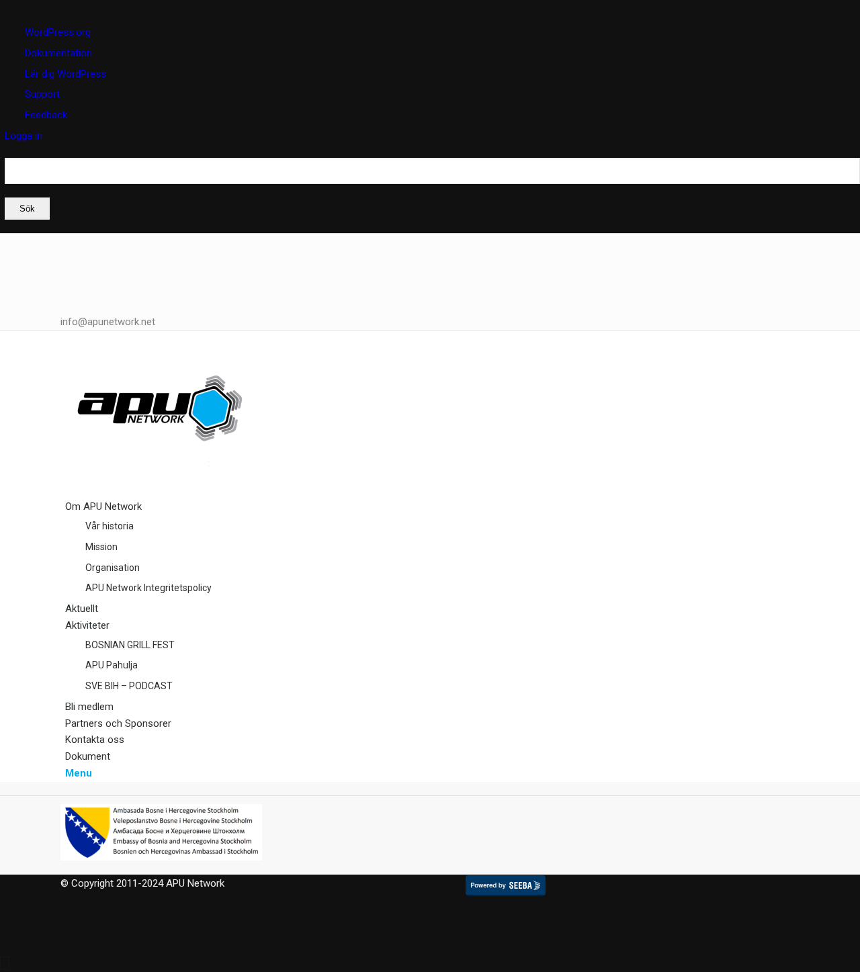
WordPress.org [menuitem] (58, 32)
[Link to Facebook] (69, 258)
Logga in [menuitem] (23, 136)
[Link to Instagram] (69, 275)
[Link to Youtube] (69, 291)
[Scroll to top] (4, 963)
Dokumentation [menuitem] (58, 53)
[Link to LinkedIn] (69, 242)
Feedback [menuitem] (46, 115)
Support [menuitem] (42, 94)
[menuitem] (432, 189)
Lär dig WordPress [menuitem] (65, 74)
